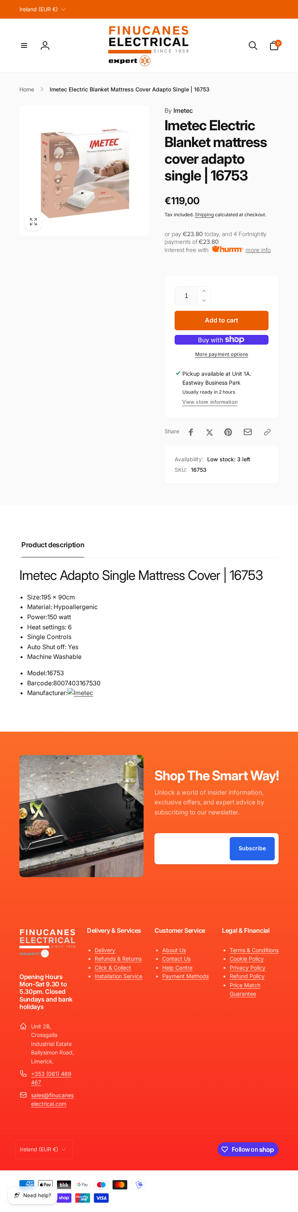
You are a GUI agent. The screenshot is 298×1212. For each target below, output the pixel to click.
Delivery (105, 950)
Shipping (204, 214)
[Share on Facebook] (191, 432)
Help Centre (177, 967)
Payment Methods (185, 976)
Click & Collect (113, 967)
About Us (174, 950)
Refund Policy (247, 976)
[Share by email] (248, 432)
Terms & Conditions (254, 950)
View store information (209, 402)
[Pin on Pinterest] (228, 432)
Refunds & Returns (118, 958)
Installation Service (118, 976)
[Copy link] (267, 432)
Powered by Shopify (260, 1182)
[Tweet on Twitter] (209, 432)
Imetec (179, 110)
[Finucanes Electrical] (47, 956)
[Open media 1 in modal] (84, 171)
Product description (52, 545)
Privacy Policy (247, 967)
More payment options (221, 354)
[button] (24, 45)
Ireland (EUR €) (38, 9)
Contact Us (176, 958)
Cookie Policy (247, 958)
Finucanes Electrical (221, 1182)
